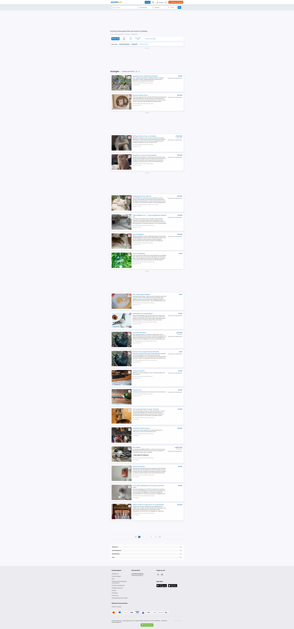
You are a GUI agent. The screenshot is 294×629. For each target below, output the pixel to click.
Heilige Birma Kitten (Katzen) (142, 196)
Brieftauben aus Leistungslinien (143, 313)
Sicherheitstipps (116, 576)
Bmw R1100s (136, 447)
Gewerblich (138, 38)
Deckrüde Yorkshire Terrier (141, 428)
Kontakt (114, 590)
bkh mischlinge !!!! (138, 234)
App (148, 2)
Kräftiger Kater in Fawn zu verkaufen (144, 136)
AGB (113, 579)
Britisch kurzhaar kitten (140, 95)
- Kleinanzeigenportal (137, 574)
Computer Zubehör (139, 371)
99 (151, 537)
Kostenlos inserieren (176, 2)
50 (139, 71)
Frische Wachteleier (139, 253)
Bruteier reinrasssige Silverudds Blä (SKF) (146, 352)
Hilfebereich (115, 574)
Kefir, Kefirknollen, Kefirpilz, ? (142, 294)
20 (136, 71)
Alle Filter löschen (144, 44)
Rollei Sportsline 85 (139, 466)
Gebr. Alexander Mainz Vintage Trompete (146, 409)
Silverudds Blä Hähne (139, 332)
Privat (130, 38)
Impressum (115, 595)
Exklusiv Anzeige (116, 606)
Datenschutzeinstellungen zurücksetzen (119, 582)
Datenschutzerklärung (118, 585)
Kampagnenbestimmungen (120, 598)
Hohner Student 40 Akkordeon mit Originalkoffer (148, 504)
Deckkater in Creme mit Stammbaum (144, 155)
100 (156, 537)
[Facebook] (158, 574)
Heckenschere (137, 390)
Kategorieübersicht (117, 588)
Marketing (115, 593)
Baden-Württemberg (124, 44)
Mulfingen (134, 44)
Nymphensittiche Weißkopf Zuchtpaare (145, 76)
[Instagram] (162, 574)
